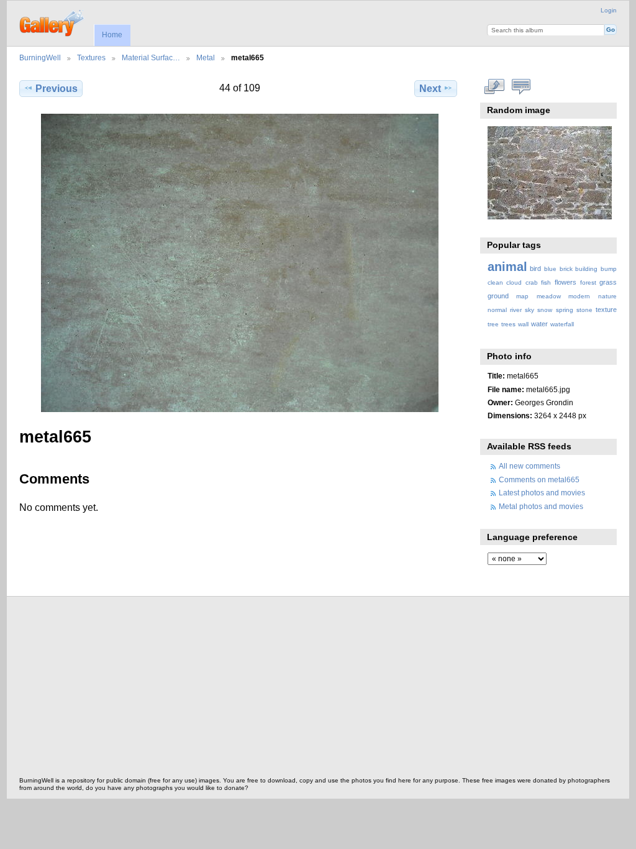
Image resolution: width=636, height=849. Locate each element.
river (516, 309)
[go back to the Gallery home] (52, 22)
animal (507, 266)
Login (609, 10)
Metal (205, 57)
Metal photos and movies (541, 506)
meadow (549, 296)
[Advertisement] (318, 690)
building (586, 268)
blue (550, 268)
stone (584, 309)
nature (607, 296)
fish (546, 282)
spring (564, 309)
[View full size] (239, 263)
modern (579, 296)
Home (112, 34)
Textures (91, 57)
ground (498, 296)
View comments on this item (520, 87)
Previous (56, 88)
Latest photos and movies (542, 493)
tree (493, 324)
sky (529, 309)
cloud (514, 282)
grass (608, 282)
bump (609, 268)
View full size (494, 87)
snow (544, 309)
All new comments (529, 466)
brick (566, 268)
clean (495, 282)
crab (531, 282)
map (522, 296)
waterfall (562, 324)
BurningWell (40, 57)
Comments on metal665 (539, 479)
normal (497, 309)
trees (508, 324)
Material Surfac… (151, 57)
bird (535, 268)
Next (430, 88)
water (539, 324)
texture (606, 309)
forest (588, 282)
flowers (565, 282)
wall (523, 324)
